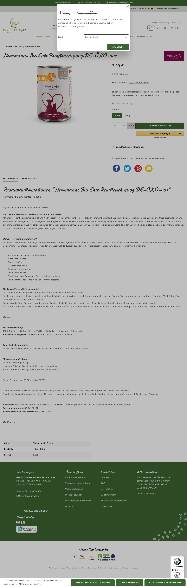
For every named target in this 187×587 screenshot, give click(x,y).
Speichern (117, 47)
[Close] (127, 6)
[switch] (177, 576)
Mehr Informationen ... (30, 584)
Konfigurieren (130, 583)
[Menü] (182, 558)
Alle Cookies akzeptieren (165, 583)
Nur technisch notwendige (93, 583)
